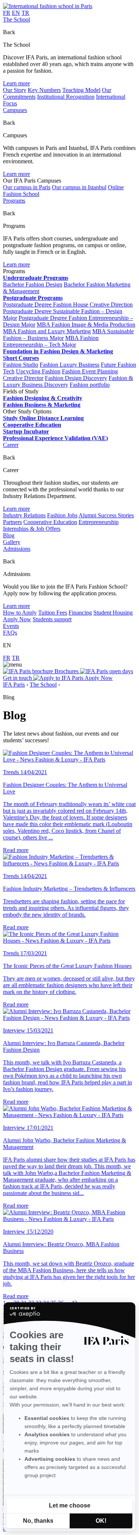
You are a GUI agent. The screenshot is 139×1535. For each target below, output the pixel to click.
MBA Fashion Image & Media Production (86, 324)
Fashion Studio (20, 364)
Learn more (16, 83)
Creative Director (23, 378)
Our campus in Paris (26, 187)
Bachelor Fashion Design (32, 284)
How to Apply (20, 612)
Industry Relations (24, 515)
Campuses (15, 110)
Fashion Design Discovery (76, 378)
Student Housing (113, 612)
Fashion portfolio (90, 385)
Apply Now (17, 619)
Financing (80, 612)
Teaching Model (81, 90)
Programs (14, 200)
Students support (52, 619)
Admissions (16, 549)
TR (25, 13)
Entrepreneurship (99, 522)
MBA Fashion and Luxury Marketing (47, 331)
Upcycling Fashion (38, 371)
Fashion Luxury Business (69, 364)
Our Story (14, 90)
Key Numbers (44, 90)
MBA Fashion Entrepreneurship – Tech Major (51, 341)
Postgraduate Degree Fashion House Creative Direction (68, 304)
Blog (8, 535)
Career (11, 445)
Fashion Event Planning (90, 371)
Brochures (66, 671)
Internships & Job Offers (31, 529)
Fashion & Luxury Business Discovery (68, 381)
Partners (12, 522)
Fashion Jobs (62, 515)
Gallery (11, 542)
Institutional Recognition (66, 97)
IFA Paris (14, 684)
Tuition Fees (52, 612)
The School (16, 19)
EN (16, 13)
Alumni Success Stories (106, 515)
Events (11, 626)
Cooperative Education (50, 522)
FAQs (10, 632)
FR (6, 13)
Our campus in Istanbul (79, 187)
